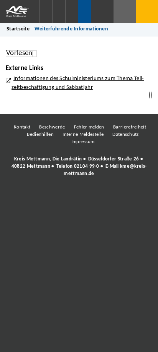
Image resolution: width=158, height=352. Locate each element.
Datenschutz (125, 134)
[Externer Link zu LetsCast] (130, 194)
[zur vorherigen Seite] (149, 95)
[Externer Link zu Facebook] (26, 194)
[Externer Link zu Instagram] (43, 194)
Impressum (83, 141)
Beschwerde (52, 127)
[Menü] (147, 11)
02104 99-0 (86, 166)
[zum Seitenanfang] (151, 95)
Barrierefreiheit (129, 127)
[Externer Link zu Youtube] (95, 194)
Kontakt (22, 127)
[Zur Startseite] (20, 11)
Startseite (18, 29)
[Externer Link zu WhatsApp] (112, 194)
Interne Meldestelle (83, 134)
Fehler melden (89, 127)
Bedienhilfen (40, 134)
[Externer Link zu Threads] (61, 194)
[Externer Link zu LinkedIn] (78, 194)
